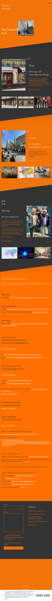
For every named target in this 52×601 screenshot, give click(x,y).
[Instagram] (32, 525)
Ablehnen (47, 595)
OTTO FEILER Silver (35, 90)
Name (6, 504)
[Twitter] (35, 525)
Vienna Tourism (34, 160)
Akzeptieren (39, 595)
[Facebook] (29, 525)
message (6, 512)
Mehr (6, 599)
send (13, 548)
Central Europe (6, 241)
